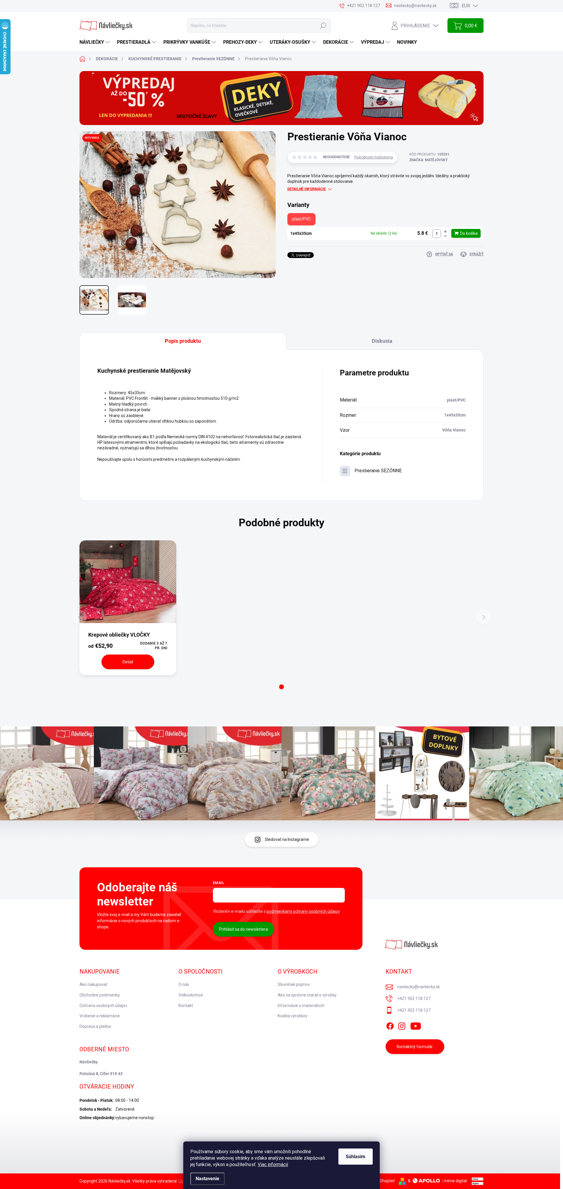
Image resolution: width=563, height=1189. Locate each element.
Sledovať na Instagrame (287, 839)
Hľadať (323, 25)
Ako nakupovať (93, 984)
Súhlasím (355, 1156)
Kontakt (186, 1005)
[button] (445, 231)
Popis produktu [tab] (183, 341)
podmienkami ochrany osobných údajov (303, 911)
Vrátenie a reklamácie (99, 1015)
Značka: (428, 160)
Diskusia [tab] (382, 341)
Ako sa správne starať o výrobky (307, 995)
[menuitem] (95, 42)
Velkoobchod (191, 995)
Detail (128, 662)
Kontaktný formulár (415, 1046)
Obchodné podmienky (99, 995)
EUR (466, 6)
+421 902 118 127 (413, 998)
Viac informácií (273, 1164)
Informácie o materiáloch (301, 1005)
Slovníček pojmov (294, 984)
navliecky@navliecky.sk (418, 986)
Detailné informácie (306, 189)
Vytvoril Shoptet (380, 1180)
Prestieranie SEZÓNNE (378, 470)
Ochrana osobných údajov (103, 1005)
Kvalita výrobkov (293, 1015)
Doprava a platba (95, 1026)
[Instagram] (401, 1025)
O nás (184, 984)
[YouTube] (415, 1025)
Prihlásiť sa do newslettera (243, 929)
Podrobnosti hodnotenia (373, 157)
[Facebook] (390, 1025)
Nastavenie (207, 1178)
